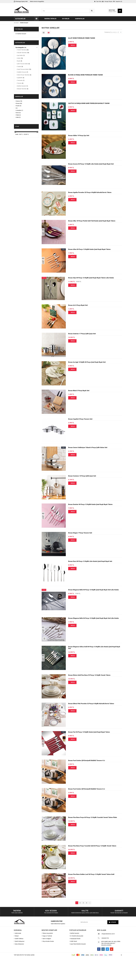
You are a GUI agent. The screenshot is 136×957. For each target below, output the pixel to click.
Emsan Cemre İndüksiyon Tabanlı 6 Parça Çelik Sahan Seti (87, 447)
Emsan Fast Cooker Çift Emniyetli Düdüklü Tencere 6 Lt (86, 789)
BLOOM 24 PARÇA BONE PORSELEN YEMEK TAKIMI (85, 75)
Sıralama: (107, 32)
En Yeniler (65, 18)
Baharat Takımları (21, 88)
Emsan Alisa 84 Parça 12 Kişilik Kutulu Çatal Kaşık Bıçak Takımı (89, 249)
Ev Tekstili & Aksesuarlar (76, 936)
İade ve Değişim (47, 938)
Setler (18, 58)
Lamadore (18, 110)
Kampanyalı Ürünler (75, 938)
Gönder (113, 922)
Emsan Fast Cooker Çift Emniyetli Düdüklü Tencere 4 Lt (86, 760)
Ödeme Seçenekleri (48, 933)
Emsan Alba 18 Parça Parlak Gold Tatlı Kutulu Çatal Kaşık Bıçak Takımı (91, 221)
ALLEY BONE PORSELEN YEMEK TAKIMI (81, 38)
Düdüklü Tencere (21, 72)
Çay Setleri (20, 55)
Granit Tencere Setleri (22, 69)
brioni (17, 112)
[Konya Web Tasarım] (121, 955)
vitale (17, 117)
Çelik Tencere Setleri (22, 63)
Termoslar (19, 80)
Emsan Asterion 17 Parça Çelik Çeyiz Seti (82, 334)
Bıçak (18, 61)
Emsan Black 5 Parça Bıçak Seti (78, 390)
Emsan (18, 103)
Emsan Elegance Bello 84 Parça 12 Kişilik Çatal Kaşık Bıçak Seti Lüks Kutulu (93, 590)
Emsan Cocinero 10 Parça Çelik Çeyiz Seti (82, 476)
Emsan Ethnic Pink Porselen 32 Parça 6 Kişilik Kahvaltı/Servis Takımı (91, 703)
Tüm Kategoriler (19, 47)
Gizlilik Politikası (19, 938)
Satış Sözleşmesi (19, 944)
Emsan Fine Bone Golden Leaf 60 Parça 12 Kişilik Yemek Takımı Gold (91, 874)
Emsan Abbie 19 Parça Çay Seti (78, 135)
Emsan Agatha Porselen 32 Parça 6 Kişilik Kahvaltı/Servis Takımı (89, 192)
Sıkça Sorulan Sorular (48, 941)
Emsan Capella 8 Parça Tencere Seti (80, 419)
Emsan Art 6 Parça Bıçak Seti (78, 305)
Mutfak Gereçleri (21, 33)
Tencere (19, 83)
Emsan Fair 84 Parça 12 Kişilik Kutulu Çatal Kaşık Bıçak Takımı (89, 732)
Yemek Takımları (21, 50)
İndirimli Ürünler (50, 18)
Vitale (17, 115)
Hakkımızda (18, 933)
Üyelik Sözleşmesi (19, 941)
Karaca (18, 101)
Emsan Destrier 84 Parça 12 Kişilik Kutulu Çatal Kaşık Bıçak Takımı (90, 504)
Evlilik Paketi (73, 941)
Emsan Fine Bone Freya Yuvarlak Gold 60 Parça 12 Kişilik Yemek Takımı (92, 846)
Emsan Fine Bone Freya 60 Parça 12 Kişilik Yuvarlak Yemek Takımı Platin (92, 817)
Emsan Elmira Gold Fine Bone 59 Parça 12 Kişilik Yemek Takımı (89, 675)
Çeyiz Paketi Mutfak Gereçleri (78, 944)
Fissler (18, 105)
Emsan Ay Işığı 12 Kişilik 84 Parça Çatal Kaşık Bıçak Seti (87, 362)
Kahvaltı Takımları (21, 52)
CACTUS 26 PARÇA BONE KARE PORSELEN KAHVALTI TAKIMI (89, 103)
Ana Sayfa (16, 22)
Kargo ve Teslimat (47, 936)
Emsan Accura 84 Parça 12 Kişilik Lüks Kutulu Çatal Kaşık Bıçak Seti (91, 164)
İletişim (17, 936)
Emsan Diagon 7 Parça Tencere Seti (80, 533)
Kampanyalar (79, 18)
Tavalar (19, 66)
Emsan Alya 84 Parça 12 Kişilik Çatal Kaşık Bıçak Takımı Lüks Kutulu (91, 278)
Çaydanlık (19, 77)
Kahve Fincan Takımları (23, 75)
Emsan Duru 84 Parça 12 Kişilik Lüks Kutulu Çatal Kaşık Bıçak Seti (90, 561)
